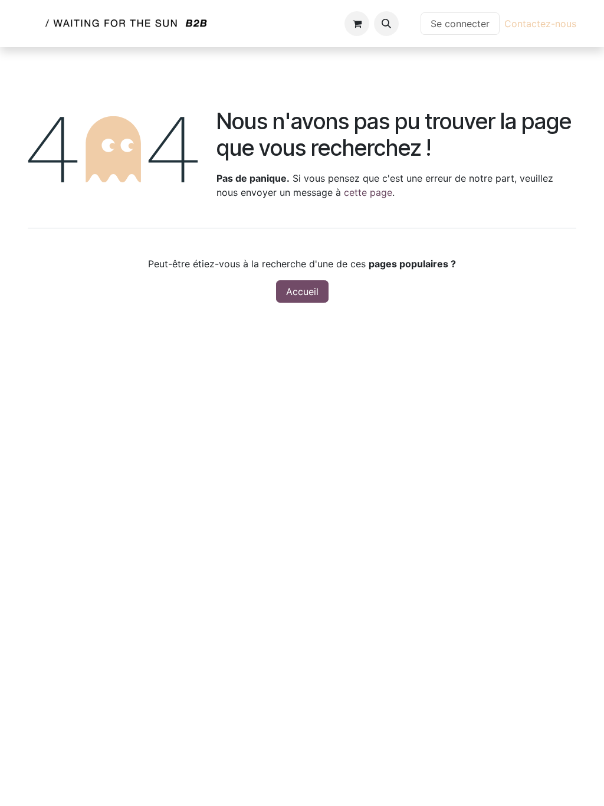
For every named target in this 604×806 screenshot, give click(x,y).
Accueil (302, 291)
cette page (368, 192)
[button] (386, 23)
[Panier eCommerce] (356, 23)
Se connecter (460, 24)
